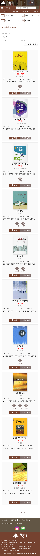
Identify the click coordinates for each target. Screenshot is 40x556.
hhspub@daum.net (24, 548)
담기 (15, 93)
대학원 (5, 11)
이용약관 (13, 520)
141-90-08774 (14, 550)
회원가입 (32, 2)
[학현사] (7, 3)
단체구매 (20, 89)
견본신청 (17, 226)
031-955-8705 (8, 548)
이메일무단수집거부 (8, 523)
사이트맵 (19, 523)
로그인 (37, 2)
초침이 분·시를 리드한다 (20, 73)
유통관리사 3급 (20, 120)
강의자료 (20, 181)
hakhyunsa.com (21, 553)
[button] (20, 33)
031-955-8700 (10, 544)
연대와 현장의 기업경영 (20, 302)
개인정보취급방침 (24, 520)
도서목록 (5, 27)
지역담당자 (15, 11)
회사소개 (25, 11)
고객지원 (35, 11)
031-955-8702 (12, 546)
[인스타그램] (17, 528)
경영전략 (20, 347)
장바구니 (26, 2)
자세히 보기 (26, 93)
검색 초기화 (28, 44)
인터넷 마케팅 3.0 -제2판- (20, 165)
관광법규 (20, 256)
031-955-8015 (28, 546)
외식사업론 (20, 211)
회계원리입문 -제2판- (20, 484)
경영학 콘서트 (20, 393)
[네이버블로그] (23, 528)
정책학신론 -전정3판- (20, 439)
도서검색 (35, 44)
